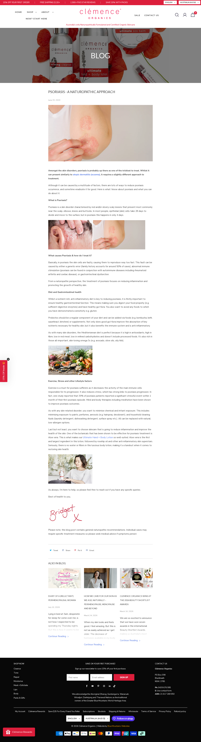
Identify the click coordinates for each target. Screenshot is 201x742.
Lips (15, 689)
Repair (16, 677)
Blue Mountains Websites (119, 726)
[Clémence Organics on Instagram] (104, 686)
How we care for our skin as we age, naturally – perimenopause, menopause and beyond (100, 602)
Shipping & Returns (117, 711)
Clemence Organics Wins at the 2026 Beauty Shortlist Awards (135, 600)
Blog (100, 55)
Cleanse (17, 668)
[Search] (177, 15)
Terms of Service (148, 711)
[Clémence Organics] (100, 14)
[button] (3, 371)
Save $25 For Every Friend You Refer (64, 711)
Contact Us (151, 15)
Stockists (102, 711)
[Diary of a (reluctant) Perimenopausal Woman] (64, 578)
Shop (30, 12)
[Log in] (185, 15)
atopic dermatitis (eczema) (86, 174)
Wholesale (133, 711)
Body (16, 693)
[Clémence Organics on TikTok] (114, 687)
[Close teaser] (8, 359)
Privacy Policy (165, 711)
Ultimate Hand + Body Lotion (98, 437)
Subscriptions (89, 711)
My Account (20, 711)
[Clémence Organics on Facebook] (87, 686)
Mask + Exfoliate (21, 685)
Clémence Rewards (36, 711)
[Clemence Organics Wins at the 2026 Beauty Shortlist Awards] (136, 578)
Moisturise (18, 681)
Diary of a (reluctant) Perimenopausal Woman (62, 598)
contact (164, 690)
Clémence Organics (87, 726)
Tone (16, 673)
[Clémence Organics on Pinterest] (98, 686)
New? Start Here (36, 18)
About (46, 12)
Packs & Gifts (19, 698)
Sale (137, 15)
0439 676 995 (164, 687)
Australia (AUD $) (188, 2)
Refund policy (180, 711)
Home (18, 12)
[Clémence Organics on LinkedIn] (110, 686)
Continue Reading (57, 636)
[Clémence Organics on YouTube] (92, 686)
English (169, 2)
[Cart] (193, 15)
